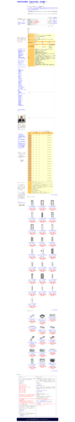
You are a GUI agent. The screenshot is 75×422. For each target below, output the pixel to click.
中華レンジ (20, 82)
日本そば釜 (20, 78)
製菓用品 (19, 98)
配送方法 (30, 5)
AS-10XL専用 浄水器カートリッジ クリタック (32, 255)
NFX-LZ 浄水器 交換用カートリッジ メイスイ (42, 207)
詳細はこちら (22, 381)
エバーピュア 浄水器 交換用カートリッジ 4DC (42, 280)
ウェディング (20, 99)
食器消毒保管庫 (20, 105)
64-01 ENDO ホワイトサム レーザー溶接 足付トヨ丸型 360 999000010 (32, 343)
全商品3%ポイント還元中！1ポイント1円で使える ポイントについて (22, 12)
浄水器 (19, 56)
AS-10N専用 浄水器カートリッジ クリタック (32, 243)
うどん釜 (19, 79)
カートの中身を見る (54, 4)
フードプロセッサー (21, 87)
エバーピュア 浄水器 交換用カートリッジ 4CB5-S (32, 292)
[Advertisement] (21, 211)
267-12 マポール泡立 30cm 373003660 (32, 353)
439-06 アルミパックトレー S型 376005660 (32, 319)
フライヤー (20, 72)
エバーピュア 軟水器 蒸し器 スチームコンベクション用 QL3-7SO (42, 255)
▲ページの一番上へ (54, 194)
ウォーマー (20, 74)
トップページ (30, 7)
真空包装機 (20, 95)
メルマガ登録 (40, 5)
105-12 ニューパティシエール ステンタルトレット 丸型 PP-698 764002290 (42, 320)
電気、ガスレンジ (21, 62)
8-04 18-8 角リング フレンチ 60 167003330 (42, 364)
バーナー (19, 63)
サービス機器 (20, 88)
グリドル (19, 75)
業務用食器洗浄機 (21, 57)
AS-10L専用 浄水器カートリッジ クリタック (52, 243)
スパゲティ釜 (20, 80)
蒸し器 (19, 77)
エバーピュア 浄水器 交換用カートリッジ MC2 (42, 292)
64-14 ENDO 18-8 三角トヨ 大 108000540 (42, 340)
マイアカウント (35, 5)
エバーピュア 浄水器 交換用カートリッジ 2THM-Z (32, 280)
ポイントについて (32, 1)
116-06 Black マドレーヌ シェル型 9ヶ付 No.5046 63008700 (52, 364)
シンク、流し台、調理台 (37, 7)
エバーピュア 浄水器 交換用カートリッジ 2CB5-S (42, 268)
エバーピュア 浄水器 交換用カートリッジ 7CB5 (52, 292)
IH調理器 (19, 76)
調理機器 (19, 92)
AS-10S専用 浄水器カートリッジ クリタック (42, 243)
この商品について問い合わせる (55, 18)
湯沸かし (19, 91)
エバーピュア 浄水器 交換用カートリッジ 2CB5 (32, 268)
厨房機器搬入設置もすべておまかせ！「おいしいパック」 (22, 137)
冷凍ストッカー (20, 53)
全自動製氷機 (20, 55)
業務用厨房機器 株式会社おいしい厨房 (36, 419)
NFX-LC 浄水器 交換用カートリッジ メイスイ (32, 207)
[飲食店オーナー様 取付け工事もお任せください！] (21, 31)
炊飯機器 (19, 71)
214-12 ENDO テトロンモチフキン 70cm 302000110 (52, 317)
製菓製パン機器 (20, 70)
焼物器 (19, 73)
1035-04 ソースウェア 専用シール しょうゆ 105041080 (32, 328)
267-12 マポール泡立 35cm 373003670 (42, 353)
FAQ (49, 5)
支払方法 (27, 5)
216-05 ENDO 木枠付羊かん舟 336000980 (52, 340)
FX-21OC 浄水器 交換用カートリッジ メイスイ (42, 231)
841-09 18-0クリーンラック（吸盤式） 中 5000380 (52, 330)
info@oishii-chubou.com (21, 202)
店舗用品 (19, 104)
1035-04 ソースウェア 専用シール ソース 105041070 (52, 351)
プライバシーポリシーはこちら (42, 390)
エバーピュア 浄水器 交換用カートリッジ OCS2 (52, 268)
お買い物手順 (38, 1)
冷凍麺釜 (19, 81)
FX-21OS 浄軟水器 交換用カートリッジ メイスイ (52, 231)
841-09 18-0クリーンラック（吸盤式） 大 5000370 (42, 330)
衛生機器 (19, 96)
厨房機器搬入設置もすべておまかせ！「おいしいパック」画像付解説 (22, 144)
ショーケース (20, 97)
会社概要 (23, 5)
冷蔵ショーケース (21, 54)
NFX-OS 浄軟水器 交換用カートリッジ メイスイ (42, 219)
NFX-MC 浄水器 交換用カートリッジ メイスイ (52, 207)
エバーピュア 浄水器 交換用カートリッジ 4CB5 (52, 280)
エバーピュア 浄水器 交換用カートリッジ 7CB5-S (32, 304)
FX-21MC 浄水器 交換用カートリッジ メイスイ (32, 231)
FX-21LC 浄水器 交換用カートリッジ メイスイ (52, 219)
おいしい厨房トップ (19, 5)
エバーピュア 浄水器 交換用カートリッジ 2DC (52, 255)
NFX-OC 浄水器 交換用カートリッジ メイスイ (32, 219)
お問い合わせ (45, 5)
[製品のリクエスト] (21, 44)
